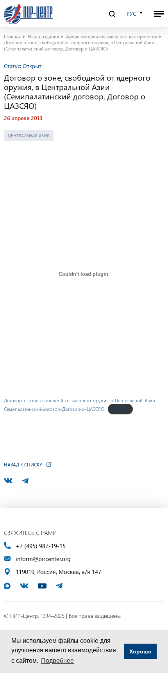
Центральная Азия (29, 136)
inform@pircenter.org (43, 559)
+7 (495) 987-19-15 (41, 546)
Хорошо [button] (140, 651)
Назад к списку (23, 464)
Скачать (120, 409)
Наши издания (43, 36)
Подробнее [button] (57, 660)
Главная (12, 36)
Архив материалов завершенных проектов (111, 36)
